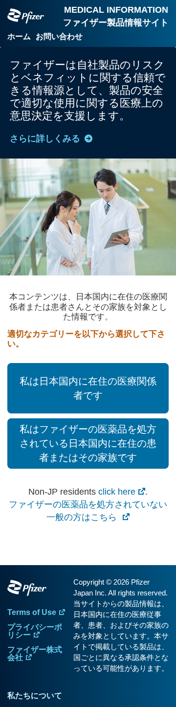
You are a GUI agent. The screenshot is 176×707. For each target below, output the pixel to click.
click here (116, 492)
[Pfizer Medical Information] (37, 589)
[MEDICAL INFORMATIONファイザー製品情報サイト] (25, 15)
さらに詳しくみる (45, 138)
